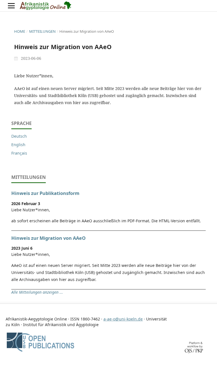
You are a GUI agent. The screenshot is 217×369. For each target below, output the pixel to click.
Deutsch (19, 136)
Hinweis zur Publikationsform (45, 193)
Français (19, 153)
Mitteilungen (42, 31)
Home (19, 31)
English (18, 144)
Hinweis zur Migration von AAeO (48, 238)
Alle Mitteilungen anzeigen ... (37, 292)
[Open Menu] (11, 5)
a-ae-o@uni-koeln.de (123, 319)
